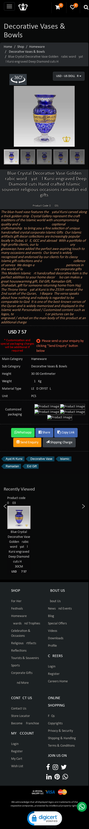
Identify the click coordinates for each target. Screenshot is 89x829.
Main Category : (13, 359)
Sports (15, 665)
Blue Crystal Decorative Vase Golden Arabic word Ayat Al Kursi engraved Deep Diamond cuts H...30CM (19, 551)
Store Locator (20, 716)
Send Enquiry (29, 442)
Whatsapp (24, 432)
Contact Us (18, 709)
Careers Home (58, 681)
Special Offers (57, 623)
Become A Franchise (25, 723)
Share (46, 432)
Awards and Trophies (25, 623)
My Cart (16, 759)
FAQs (51, 716)
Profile (52, 646)
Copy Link (67, 432)
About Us (54, 601)
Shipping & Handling (62, 738)
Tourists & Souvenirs (25, 658)
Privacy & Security (60, 731)
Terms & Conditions (61, 746)
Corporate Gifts (21, 673)
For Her (16, 601)
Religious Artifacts (23, 643)
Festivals (17, 609)
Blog (51, 616)
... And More (20, 683)
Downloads (55, 638)
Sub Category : (12, 366)
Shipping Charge (60, 442)
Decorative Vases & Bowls (27, 52)
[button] (44, 819)
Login (51, 666)
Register (54, 674)
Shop (20, 47)
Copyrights (55, 723)
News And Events (60, 609)
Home (8, 47)
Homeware (37, 47)
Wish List (17, 766)
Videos (52, 631)
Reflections (18, 651)
